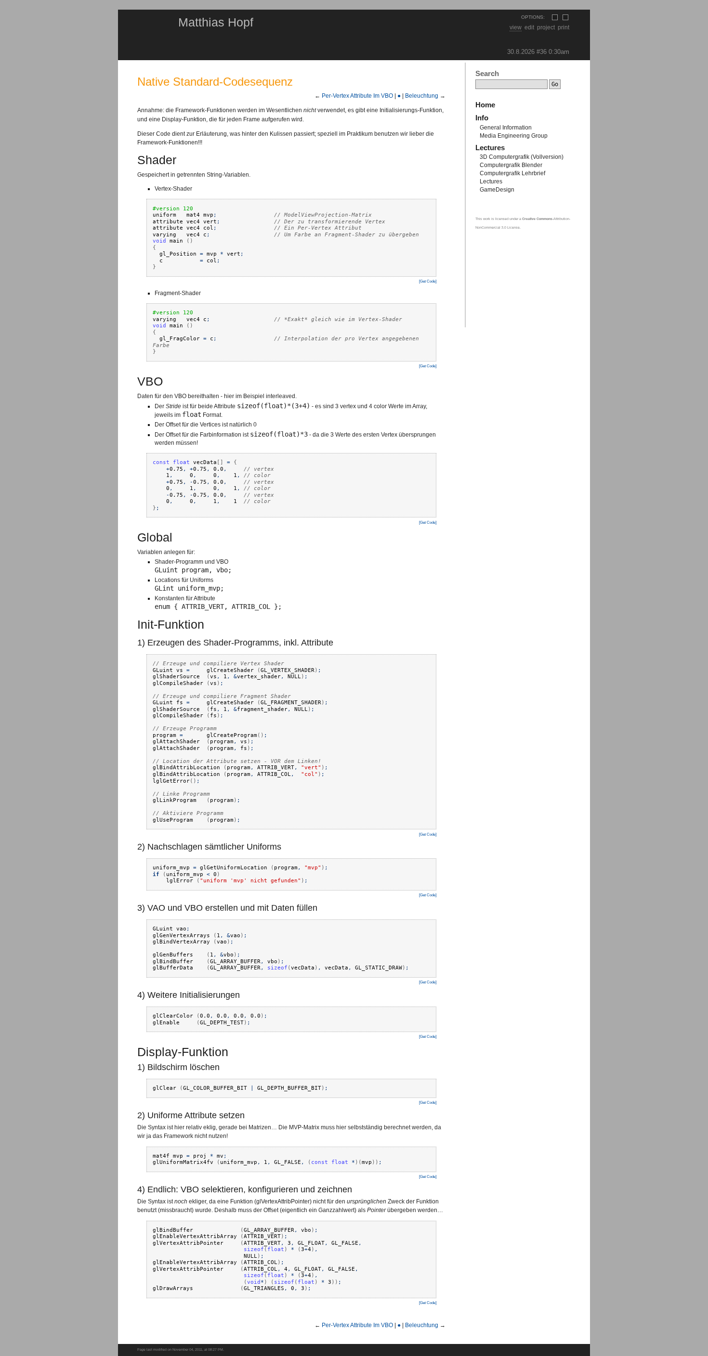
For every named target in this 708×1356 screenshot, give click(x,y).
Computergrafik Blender (511, 165)
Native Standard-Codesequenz (215, 81)
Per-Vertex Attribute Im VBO (357, 95)
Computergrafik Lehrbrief (512, 173)
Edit (529, 27)
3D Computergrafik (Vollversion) (522, 157)
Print (563, 27)
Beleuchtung (421, 95)
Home (485, 105)
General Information (506, 127)
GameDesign (497, 189)
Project (546, 27)
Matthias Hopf (215, 22)
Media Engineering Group (514, 135)
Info (481, 118)
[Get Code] (427, 281)
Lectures (490, 148)
